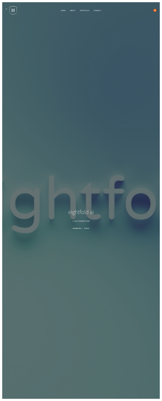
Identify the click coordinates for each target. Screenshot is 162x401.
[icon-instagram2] (154, 10)
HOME (63, 10)
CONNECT (97, 10)
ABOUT (72, 10)
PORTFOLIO (84, 10)
